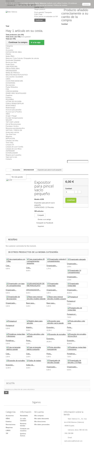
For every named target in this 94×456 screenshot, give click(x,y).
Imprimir (41, 226)
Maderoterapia (10, 108)
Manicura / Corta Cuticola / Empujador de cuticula (22, 58)
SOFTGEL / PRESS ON (14, 130)
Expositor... (51, 327)
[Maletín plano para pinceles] (36, 322)
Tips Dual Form (11, 134)
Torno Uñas (9, 143)
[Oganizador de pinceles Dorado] (57, 361)
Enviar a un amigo (44, 219)
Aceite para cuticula (12, 132)
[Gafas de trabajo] (36, 360)
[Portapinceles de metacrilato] (77, 309)
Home (8, 48)
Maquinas (9, 136)
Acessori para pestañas (13, 110)
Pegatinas (9, 95)
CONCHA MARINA (12, 91)
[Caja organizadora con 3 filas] (16, 260)
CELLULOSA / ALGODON (14, 77)
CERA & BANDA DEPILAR (15, 103)
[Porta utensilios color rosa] (77, 322)
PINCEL (8, 54)
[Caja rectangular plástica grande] (16, 348)
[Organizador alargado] (77, 259)
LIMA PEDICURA (11, 66)
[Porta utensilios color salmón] (36, 335)
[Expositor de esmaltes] (57, 334)
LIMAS (8, 79)
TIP (7, 433)
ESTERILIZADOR (12, 153)
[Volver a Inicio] (8, 170)
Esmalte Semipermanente (14, 118)
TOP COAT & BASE (12, 122)
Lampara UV (10, 145)
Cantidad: (68, 188)
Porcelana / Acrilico (12, 126)
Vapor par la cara (11, 157)
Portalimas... (10, 341)
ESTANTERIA (10, 83)
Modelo (37, 199)
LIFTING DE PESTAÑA (13, 101)
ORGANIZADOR (11, 71)
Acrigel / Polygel (11, 116)
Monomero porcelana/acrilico (15, 128)
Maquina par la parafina (13, 155)
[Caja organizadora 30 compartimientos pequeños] (36, 261)
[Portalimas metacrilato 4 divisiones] (16, 335)
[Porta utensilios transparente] (57, 348)
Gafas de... (30, 365)
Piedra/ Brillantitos (12, 87)
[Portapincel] (77, 297)
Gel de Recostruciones (13, 124)
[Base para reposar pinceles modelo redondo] (36, 297)
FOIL (7, 89)
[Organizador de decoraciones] (16, 297)
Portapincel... (72, 314)
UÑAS (8, 114)
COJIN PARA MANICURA (14, 81)
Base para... (30, 303)
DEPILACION (10, 138)
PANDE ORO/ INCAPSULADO (16, 93)
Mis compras (39, 415)
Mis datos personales (42, 424)
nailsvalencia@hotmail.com (73, 441)
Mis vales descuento (41, 418)
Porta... (69, 327)
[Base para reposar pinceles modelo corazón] (57, 297)
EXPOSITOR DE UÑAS (14, 52)
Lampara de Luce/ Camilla (14, 147)
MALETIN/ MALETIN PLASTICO (17, 75)
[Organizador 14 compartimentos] (77, 271)
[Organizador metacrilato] (57, 284)
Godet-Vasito (10, 64)
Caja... (8, 266)
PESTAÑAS (10, 99)
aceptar (86, 4)
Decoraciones (10, 85)
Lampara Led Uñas (12, 140)
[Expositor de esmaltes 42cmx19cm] (77, 335)
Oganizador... (52, 367)
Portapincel (71, 301)
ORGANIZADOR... (33, 290)
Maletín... (29, 327)
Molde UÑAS (10, 56)
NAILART (9, 120)
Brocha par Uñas (11, 62)
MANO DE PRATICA (13, 73)
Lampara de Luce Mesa (13, 149)
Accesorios (9, 50)
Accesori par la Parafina (14, 112)
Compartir (40, 215)
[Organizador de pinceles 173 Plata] (77, 361)
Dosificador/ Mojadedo (13, 60)
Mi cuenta (39, 412)
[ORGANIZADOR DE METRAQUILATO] (36, 284)
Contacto (9, 159)
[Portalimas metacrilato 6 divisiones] (77, 348)
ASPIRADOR (10, 151)
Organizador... (52, 266)
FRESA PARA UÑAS (13, 68)
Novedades (24, 415)
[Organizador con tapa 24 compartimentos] (16, 284)
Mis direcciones (40, 421)
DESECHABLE (11, 105)
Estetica (8, 97)
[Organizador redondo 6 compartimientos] (57, 260)
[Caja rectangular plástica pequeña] (36, 348)
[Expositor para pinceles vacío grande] (57, 322)
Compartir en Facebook (44, 223)
